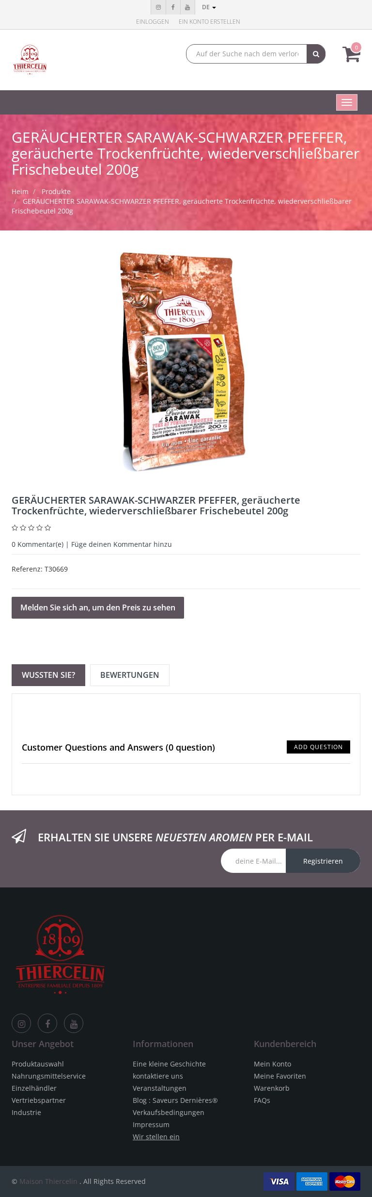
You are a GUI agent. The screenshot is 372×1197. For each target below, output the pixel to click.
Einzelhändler (34, 1088)
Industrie (26, 1112)
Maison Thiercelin (48, 1181)
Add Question (318, 747)
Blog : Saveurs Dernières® (175, 1100)
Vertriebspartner (39, 1100)
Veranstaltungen (159, 1088)
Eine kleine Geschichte (169, 1063)
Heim (20, 191)
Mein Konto (272, 1063)
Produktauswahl (38, 1063)
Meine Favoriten (280, 1076)
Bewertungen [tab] (129, 675)
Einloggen (152, 21)
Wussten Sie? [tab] (48, 675)
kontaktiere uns (158, 1076)
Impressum (151, 1124)
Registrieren (323, 861)
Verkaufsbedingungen (168, 1112)
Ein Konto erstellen (209, 21)
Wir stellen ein (156, 1136)
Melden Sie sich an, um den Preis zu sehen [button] (97, 607)
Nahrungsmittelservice (49, 1076)
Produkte (56, 191)
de (206, 7)
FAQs (262, 1100)
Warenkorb (272, 1088)
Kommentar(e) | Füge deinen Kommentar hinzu (92, 544)
